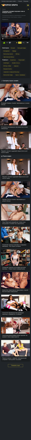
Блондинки (6, 51)
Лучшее (13, 48)
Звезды (14, 51)
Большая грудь (22, 48)
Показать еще (15, 365)
